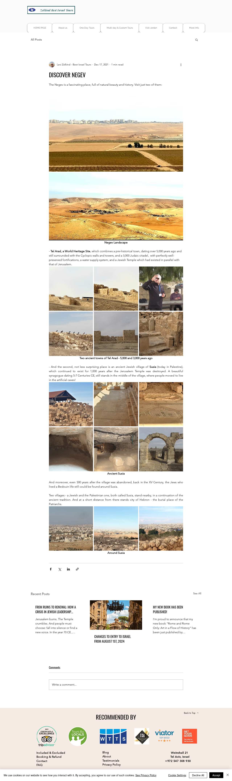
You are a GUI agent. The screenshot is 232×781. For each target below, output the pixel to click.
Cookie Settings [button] (177, 775)
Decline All (198, 775)
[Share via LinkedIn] (68, 569)
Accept (216, 775)
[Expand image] (116, 134)
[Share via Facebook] (50, 569)
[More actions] (181, 64)
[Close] (227, 775)
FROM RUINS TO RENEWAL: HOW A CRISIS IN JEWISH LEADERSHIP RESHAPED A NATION (55, 609)
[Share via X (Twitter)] (59, 569)
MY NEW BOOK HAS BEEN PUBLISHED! (168, 609)
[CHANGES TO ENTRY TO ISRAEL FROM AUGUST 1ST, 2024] (116, 615)
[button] (196, 39)
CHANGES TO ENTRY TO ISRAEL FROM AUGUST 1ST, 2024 (112, 639)
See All (197, 593)
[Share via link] (77, 569)
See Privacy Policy (145, 775)
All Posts (36, 39)
